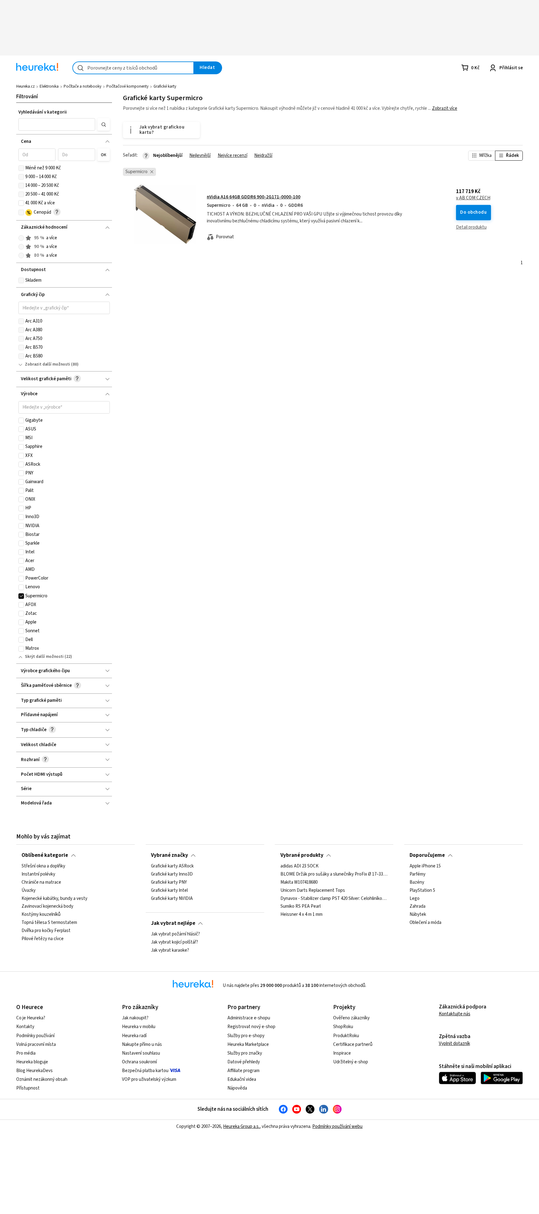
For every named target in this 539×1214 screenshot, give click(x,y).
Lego (415, 899)
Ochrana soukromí (139, 1062)
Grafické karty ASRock (172, 866)
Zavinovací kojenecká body (47, 907)
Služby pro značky (244, 1053)
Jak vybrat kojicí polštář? (174, 942)
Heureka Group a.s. (241, 1126)
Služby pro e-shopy (246, 1035)
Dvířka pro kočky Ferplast (46, 931)
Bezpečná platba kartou (145, 1070)
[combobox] (133, 67)
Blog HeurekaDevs (34, 1070)
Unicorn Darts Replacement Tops (312, 890)
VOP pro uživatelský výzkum (149, 1079)
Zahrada (417, 907)
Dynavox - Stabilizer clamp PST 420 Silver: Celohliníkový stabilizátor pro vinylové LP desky (334, 899)
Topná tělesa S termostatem (49, 923)
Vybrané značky (169, 855)
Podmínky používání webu (337, 1126)
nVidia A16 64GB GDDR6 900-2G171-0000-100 (253, 197)
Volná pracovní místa (36, 1044)
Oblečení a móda (425, 923)
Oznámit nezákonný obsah (41, 1079)
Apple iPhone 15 (425, 866)
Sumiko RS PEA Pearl (300, 907)
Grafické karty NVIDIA (172, 899)
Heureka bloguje (32, 1062)
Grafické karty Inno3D (172, 874)
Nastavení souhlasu (141, 1053)
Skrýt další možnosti (44, 656)
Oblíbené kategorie (45, 855)
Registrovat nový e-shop (251, 1026)
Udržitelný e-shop (350, 1062)
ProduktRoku (346, 1035)
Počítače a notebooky (82, 86)
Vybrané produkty (301, 855)
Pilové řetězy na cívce (43, 939)
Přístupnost (28, 1088)
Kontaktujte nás (454, 1014)
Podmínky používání (35, 1035)
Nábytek (418, 915)
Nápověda (237, 1088)
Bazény (417, 882)
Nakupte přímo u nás (142, 1044)
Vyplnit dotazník (454, 1043)
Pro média (26, 1053)
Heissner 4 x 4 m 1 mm (301, 915)
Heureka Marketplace (248, 1044)
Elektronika (49, 86)
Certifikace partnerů (352, 1044)
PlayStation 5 (422, 890)
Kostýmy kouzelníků (41, 915)
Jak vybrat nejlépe (173, 923)
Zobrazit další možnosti (47, 364)
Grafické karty (164, 86)
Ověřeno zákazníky (351, 1018)
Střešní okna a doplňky (43, 866)
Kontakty (25, 1026)
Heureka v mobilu (138, 1026)
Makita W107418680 (299, 882)
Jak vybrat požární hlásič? (175, 934)
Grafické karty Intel (169, 890)
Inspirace (342, 1053)
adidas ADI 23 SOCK (299, 866)
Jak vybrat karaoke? (170, 950)
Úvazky (29, 890)
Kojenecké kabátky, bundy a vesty (54, 899)
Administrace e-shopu (248, 1018)
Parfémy (417, 874)
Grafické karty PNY (169, 882)
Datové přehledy (243, 1062)
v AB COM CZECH (473, 198)
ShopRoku (343, 1026)
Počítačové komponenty (127, 86)
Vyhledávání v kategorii (42, 112)
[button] (56, 124)
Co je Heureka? (30, 1018)
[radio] (21, 238)
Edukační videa (241, 1079)
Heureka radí (134, 1035)
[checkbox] (21, 168)
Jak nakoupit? (135, 1018)
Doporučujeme (427, 855)
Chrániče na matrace (41, 882)
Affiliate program (243, 1070)
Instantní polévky (38, 874)
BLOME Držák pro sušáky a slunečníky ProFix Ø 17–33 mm (334, 874)
